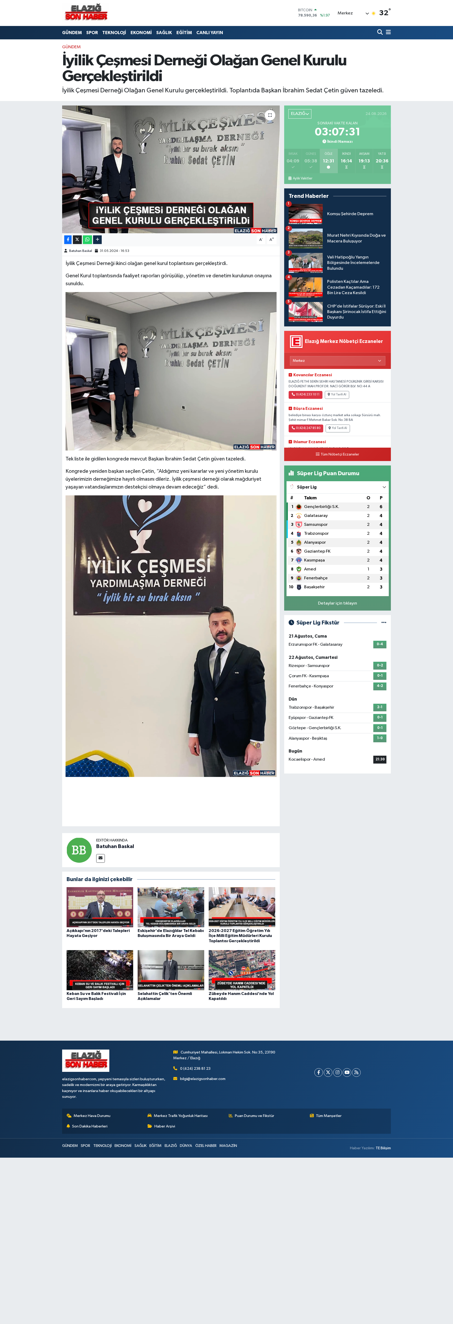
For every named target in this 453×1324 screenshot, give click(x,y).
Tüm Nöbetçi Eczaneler (340, 454)
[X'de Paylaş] (77, 239)
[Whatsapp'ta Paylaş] (87, 239)
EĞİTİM (184, 32)
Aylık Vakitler (302, 178)
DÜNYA (186, 1146)
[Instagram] (337, 1072)
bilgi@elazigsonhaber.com (202, 1079)
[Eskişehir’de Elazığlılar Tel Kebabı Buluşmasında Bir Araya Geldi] (171, 907)
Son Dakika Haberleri (89, 1126)
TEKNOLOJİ (114, 32)
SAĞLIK (164, 32)
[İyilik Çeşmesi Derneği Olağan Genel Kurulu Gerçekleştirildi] (171, 169)
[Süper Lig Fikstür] (383, 623)
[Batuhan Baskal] (79, 850)
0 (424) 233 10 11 (308, 394)
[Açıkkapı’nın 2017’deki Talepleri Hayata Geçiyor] (100, 907)
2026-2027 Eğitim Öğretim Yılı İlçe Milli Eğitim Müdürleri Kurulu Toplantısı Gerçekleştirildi (240, 936)
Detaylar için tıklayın (337, 603)
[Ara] (380, 32)
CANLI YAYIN (209, 32)
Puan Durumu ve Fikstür (254, 1116)
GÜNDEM (72, 32)
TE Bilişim (383, 1148)
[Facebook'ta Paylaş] (68, 239)
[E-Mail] (100, 858)
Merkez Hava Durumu (92, 1116)
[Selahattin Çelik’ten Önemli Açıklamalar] (171, 970)
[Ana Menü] (387, 32)
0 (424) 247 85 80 (308, 428)
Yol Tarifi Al (338, 394)
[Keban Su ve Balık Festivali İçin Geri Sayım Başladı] (100, 970)
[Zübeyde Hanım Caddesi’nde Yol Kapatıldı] (242, 970)
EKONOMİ (141, 32)
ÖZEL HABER (206, 1146)
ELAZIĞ (171, 1146)
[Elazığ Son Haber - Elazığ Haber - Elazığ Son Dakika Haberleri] (85, 13)
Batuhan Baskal (80, 251)
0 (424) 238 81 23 (195, 1069)
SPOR (92, 32)
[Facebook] (318, 1072)
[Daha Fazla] (97, 239)
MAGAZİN (228, 1146)
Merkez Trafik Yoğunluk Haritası (181, 1116)
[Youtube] (347, 1072)
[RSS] (356, 1072)
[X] (328, 1072)
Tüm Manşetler (329, 1116)
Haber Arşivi (164, 1126)
